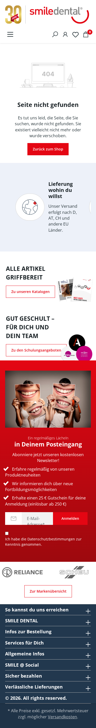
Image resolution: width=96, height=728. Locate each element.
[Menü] (10, 34)
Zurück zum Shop (48, 149)
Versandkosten (62, 717)
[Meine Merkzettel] (75, 34)
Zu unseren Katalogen (30, 291)
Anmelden (70, 518)
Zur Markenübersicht (48, 591)
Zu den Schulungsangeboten (36, 350)
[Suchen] (55, 34)
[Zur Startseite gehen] (48, 14)
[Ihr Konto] (65, 34)
